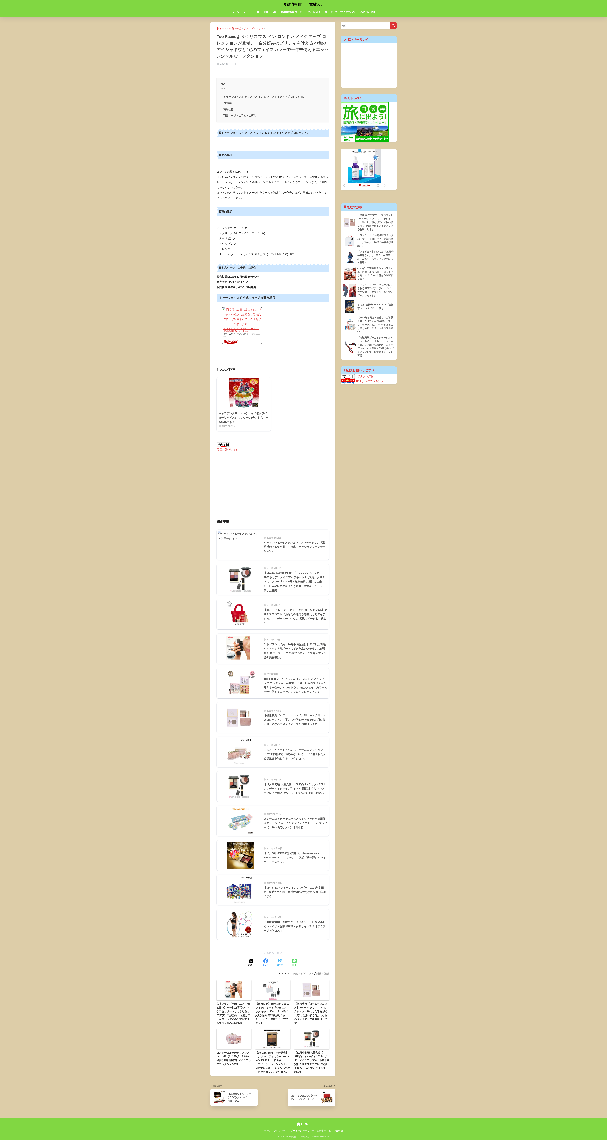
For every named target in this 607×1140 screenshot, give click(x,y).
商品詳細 (228, 103)
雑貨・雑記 (322, 973)
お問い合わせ (336, 1130)
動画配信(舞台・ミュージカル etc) (300, 12)
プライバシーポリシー (302, 1130)
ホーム (235, 12)
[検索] (393, 25)
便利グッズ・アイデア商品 (340, 12)
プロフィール (281, 1130)
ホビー (248, 12)
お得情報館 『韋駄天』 (304, 4)
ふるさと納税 (368, 12)
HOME (305, 1124)
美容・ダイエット (303, 973)
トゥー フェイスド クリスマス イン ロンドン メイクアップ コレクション (264, 96)
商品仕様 (228, 109)
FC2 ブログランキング (369, 381)
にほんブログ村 (364, 376)
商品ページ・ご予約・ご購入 (239, 115)
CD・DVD (270, 12)
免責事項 (321, 1130)
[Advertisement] (273, 485)
